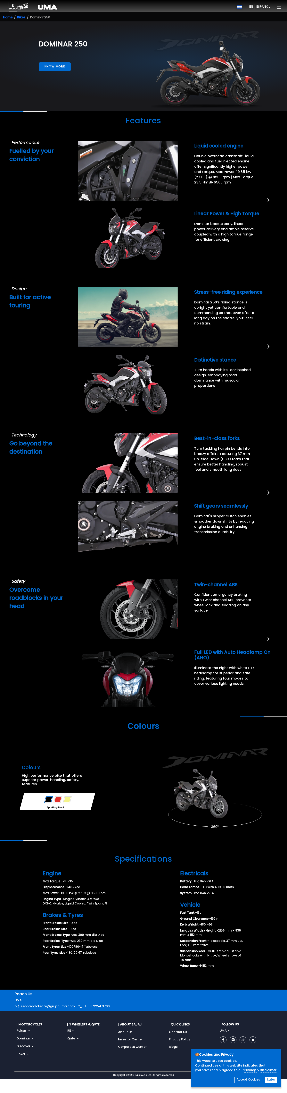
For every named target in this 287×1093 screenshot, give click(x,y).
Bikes (21, 17)
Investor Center (130, 1039)
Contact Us (178, 1032)
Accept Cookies (248, 1079)
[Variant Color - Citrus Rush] (67, 800)
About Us (125, 1032)
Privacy (250, 1070)
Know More (55, 66)
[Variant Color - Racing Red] (58, 800)
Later (271, 1079)
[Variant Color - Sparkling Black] (49, 800)
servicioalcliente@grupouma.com (48, 1006)
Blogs (173, 1047)
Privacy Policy (179, 1039)
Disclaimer (268, 1070)
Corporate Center (132, 1047)
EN (251, 6)
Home (7, 17)
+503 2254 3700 (97, 1006)
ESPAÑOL (263, 6)
